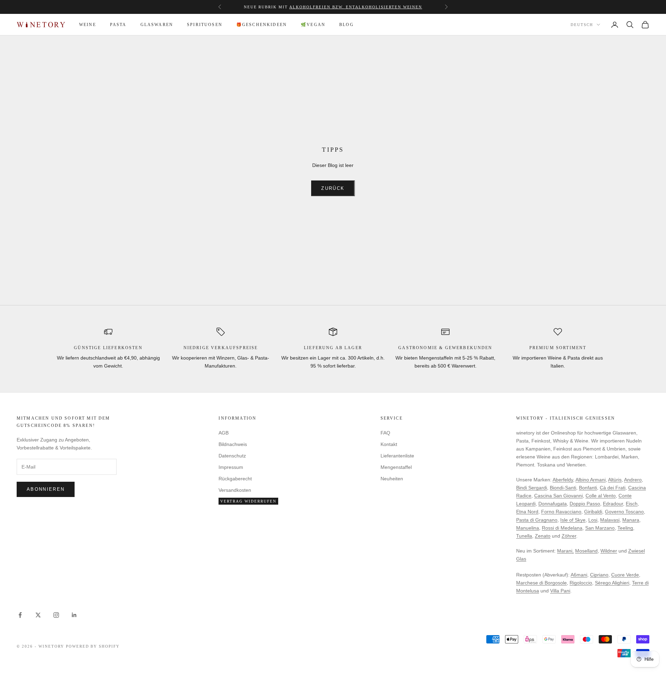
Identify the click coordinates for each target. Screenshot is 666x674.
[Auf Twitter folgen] (38, 615)
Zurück (332, 188)
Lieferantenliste (397, 455)
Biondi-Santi (563, 487)
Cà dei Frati (612, 487)
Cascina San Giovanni (558, 495)
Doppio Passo (585, 503)
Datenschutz (232, 455)
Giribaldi (593, 511)
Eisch (632, 503)
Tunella (524, 536)
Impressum (231, 467)
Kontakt (389, 444)
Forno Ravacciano (561, 511)
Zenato (542, 536)
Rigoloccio (581, 582)
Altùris (615, 479)
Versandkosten (235, 490)
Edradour (613, 503)
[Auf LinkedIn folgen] (74, 615)
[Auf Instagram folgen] (56, 615)
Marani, (565, 551)
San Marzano (600, 528)
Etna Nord (527, 511)
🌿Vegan (313, 24)
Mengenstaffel (283, 8)
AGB (224, 433)
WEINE (87, 24)
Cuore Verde (625, 575)
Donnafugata (552, 503)
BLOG (346, 24)
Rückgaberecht (235, 478)
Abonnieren (46, 489)
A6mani (579, 575)
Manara (630, 520)
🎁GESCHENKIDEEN (261, 24)
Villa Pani (560, 590)
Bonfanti (588, 487)
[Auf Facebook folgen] (20, 615)
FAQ (385, 433)
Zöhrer (569, 536)
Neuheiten (392, 478)
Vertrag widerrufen (248, 501)
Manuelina (527, 528)
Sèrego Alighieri (612, 582)
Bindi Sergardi (531, 487)
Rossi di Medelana (562, 528)
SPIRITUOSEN (204, 24)
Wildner (608, 551)
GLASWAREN (156, 24)
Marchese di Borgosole (541, 582)
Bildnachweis (233, 444)
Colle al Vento (601, 495)
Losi (592, 520)
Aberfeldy (563, 479)
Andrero (633, 479)
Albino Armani (590, 479)
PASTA (118, 24)
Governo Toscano (624, 511)
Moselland (586, 551)
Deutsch (582, 25)
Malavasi (610, 520)
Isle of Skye (573, 520)
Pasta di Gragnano (536, 520)
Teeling (625, 528)
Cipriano (599, 575)
